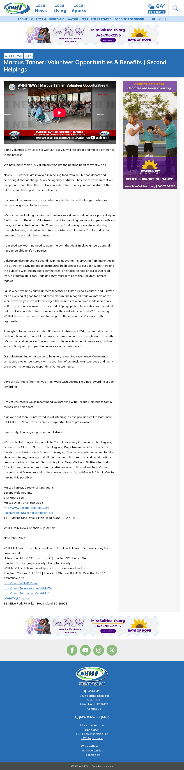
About (22, 19)
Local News (41, 8)
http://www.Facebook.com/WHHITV (28, 588)
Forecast (155, 11)
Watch (72, 19)
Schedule (56, 19)
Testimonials (92, 754)
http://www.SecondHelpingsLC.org (26, 507)
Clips (28, 56)
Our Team (38, 19)
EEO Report (92, 729)
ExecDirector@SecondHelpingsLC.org (28, 512)
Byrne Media (98, 766)
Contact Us (94, 708)
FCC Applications (92, 738)
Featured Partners (96, 19)
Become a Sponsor (129, 19)
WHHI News (13, 56)
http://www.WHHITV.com (21, 583)
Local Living (60, 8)
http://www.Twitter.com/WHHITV (26, 593)
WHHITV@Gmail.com (18, 598)
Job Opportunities (92, 750)
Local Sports (79, 8)
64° (160, 6)
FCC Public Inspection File (92, 734)
